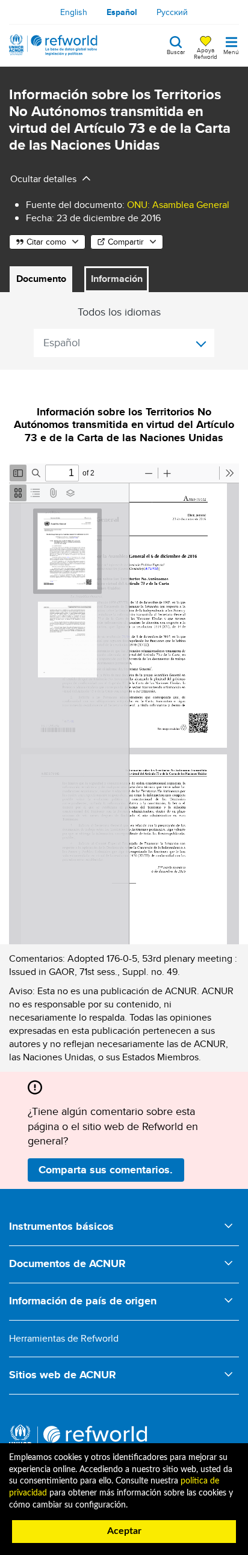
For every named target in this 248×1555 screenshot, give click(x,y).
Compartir (126, 242)
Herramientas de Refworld (64, 1338)
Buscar (176, 51)
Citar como (46, 242)
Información (117, 279)
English (73, 12)
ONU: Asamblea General (178, 205)
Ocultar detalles (43, 179)
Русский (172, 12)
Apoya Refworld (205, 53)
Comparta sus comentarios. (106, 1170)
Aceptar (124, 1531)
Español (122, 12)
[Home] (53, 45)
